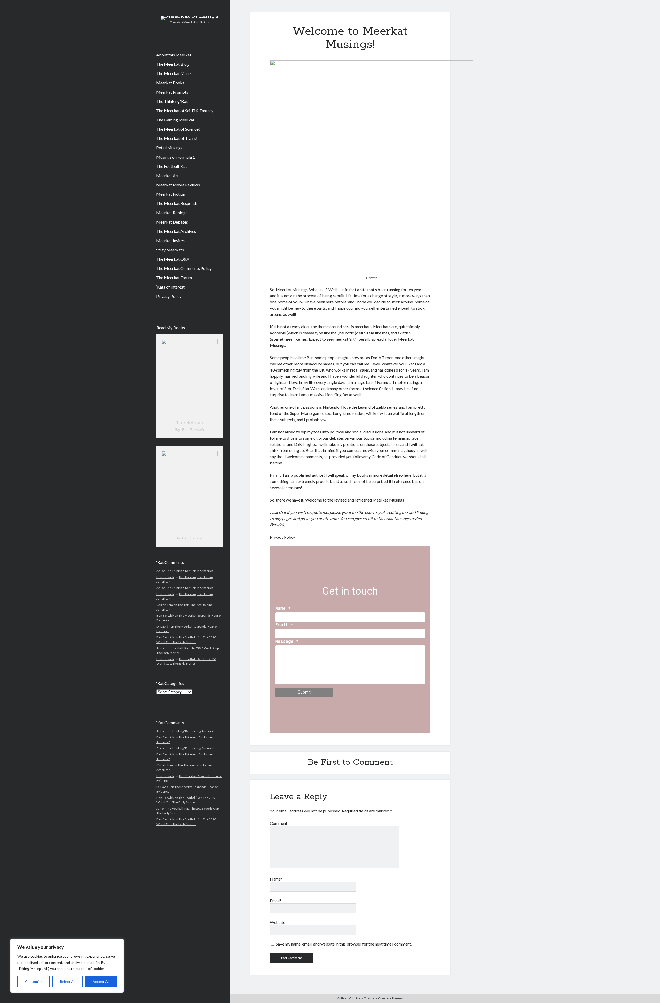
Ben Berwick (193, 429)
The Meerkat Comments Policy (184, 268)
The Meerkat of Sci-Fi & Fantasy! (185, 110)
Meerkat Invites (170, 240)
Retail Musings (169, 147)
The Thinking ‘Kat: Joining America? (190, 571)
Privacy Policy (169, 296)
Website (277, 922)
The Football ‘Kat (171, 166)
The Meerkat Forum (174, 277)
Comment (278, 823)
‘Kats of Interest (170, 286)
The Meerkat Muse (173, 73)
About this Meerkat (173, 54)
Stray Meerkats (170, 249)
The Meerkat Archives (176, 231)
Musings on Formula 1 (175, 156)
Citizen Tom (164, 605)
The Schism (189, 423)
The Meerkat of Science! (178, 129)
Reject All (67, 981)
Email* (276, 900)
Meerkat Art (167, 175)
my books (359, 475)
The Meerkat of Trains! (176, 138)
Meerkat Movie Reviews (178, 184)
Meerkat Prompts (172, 91)
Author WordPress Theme (355, 998)
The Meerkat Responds (177, 203)
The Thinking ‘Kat (172, 101)
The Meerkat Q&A (172, 259)
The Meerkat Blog (172, 64)
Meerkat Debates (172, 221)
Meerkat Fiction (170, 194)
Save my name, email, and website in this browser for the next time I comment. (344, 943)
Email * (284, 624)
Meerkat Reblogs (171, 212)
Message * (287, 641)
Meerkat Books (170, 82)
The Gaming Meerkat (175, 119)
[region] (67, 966)
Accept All (101, 981)
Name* (276, 878)
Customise (34, 981)
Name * (283, 608)
